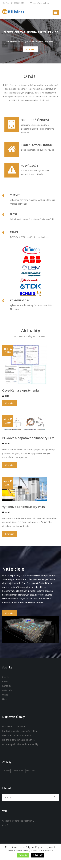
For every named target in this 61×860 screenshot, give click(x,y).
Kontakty (6, 685)
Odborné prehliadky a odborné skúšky (20, 744)
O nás (5, 694)
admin (8, 443)
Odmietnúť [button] (38, 855)
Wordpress (30, 771)
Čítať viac (30, 49)
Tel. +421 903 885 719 (14, 3)
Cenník (5, 677)
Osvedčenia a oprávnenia (20, 390)
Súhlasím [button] (23, 855)
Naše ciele (7, 690)
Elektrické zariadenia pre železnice (18, 739)
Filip (7, 395)
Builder (7, 771)
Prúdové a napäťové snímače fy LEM (28, 438)
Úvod (4, 699)
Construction (18, 771)
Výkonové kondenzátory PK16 (23, 507)
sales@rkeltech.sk (41, 3)
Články (5, 681)
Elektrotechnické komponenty (16, 735)
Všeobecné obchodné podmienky (18, 820)
